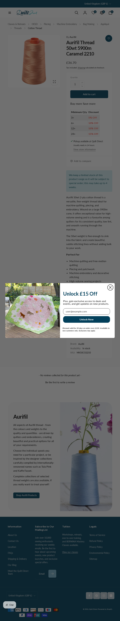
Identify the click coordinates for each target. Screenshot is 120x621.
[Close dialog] (110, 287)
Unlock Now (87, 319)
